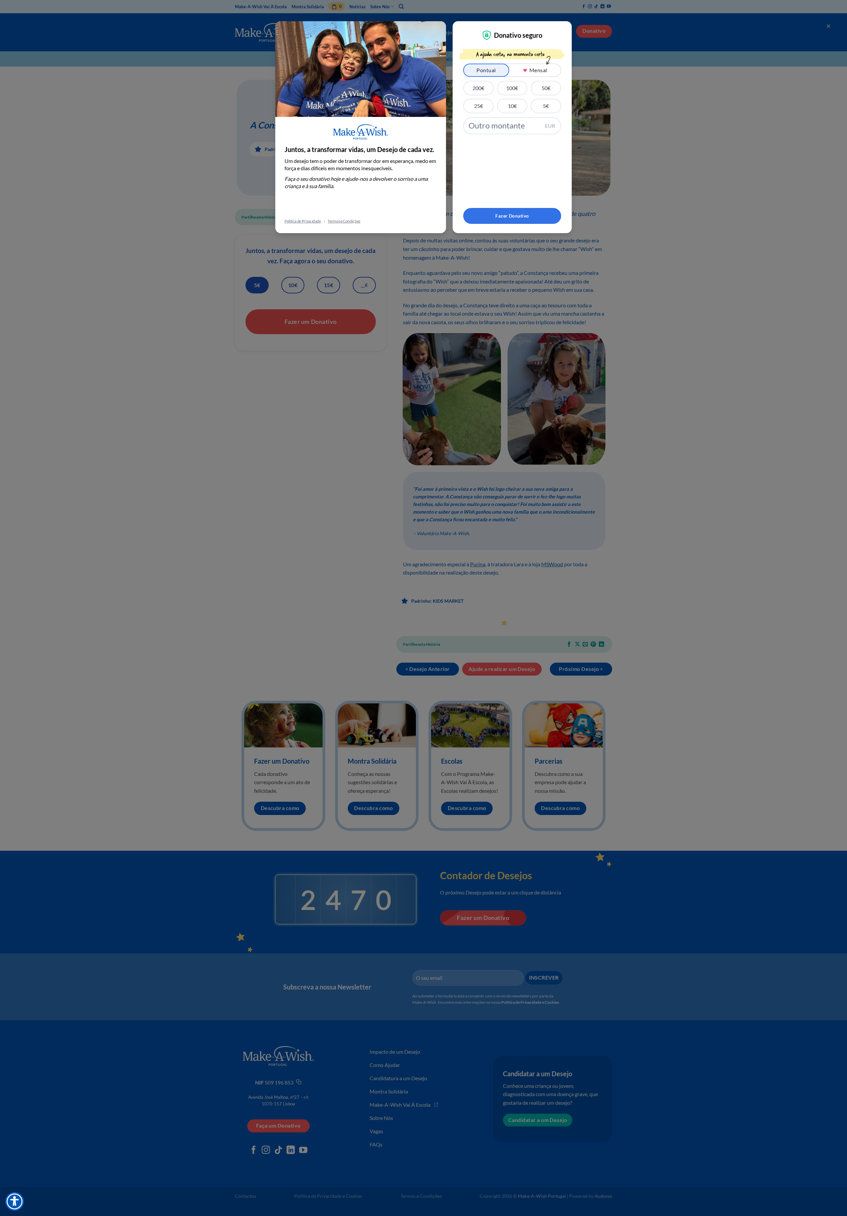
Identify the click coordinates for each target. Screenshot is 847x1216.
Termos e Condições (344, 221)
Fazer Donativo (512, 216)
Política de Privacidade (303, 221)
